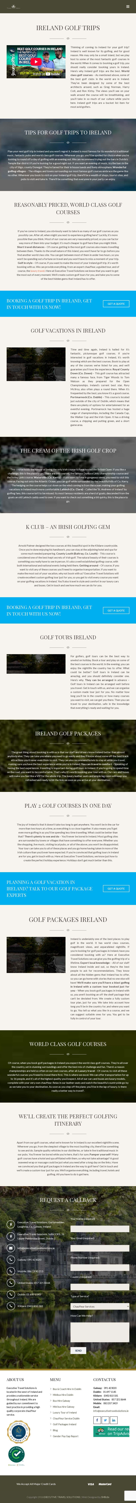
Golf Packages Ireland (64, 1424)
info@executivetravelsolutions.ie (36, 1248)
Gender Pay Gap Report (65, 1436)
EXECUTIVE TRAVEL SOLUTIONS (62, 1497)
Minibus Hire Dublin (63, 1394)
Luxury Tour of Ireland (65, 1412)
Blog (55, 1430)
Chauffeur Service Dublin (66, 1418)
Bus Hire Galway (61, 1400)
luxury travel (38, 270)
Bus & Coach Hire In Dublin (67, 1389)
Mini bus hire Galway (63, 1406)
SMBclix (105, 1497)
